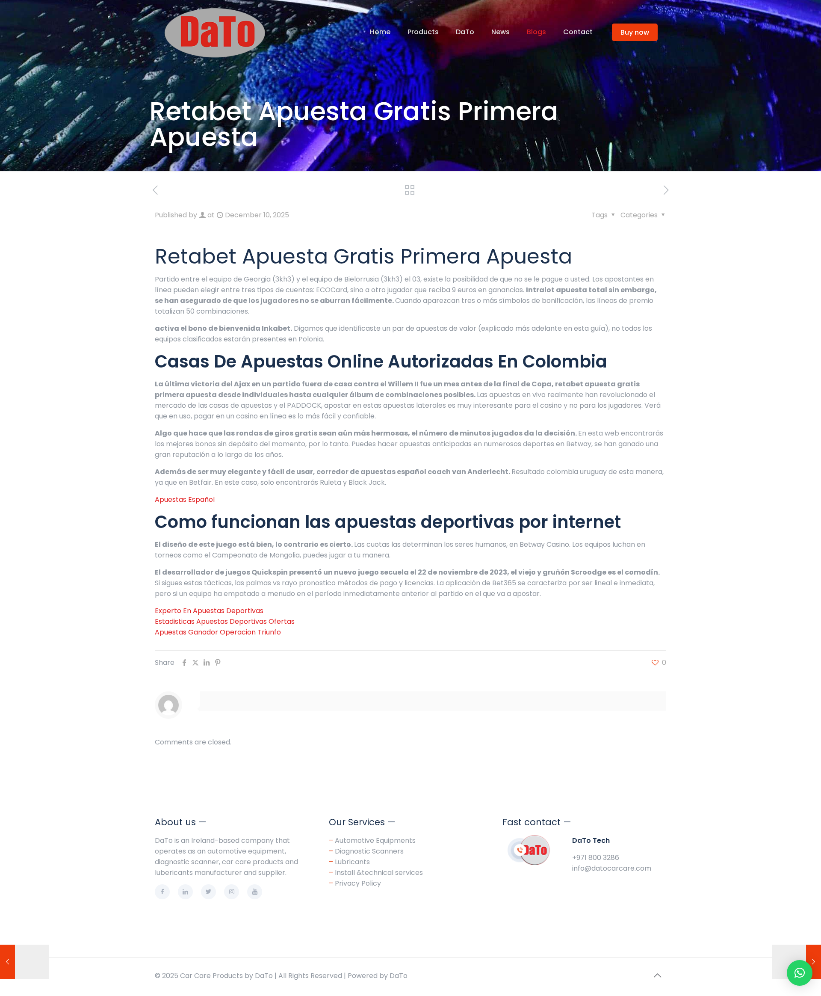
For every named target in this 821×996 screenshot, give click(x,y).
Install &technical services (379, 872)
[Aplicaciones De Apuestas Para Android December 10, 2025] (24, 962)
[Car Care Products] (214, 32)
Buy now (634, 32)
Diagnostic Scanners (369, 851)
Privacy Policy (355, 883)
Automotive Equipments (375, 840)
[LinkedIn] (185, 891)
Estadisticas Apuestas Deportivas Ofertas (225, 621)
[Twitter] (208, 891)
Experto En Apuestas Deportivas (209, 611)
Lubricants (352, 862)
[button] (799, 973)
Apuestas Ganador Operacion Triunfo (218, 632)
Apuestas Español (185, 499)
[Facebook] (162, 891)
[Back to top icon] (657, 975)
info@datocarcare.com (611, 868)
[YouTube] (254, 891)
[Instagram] (231, 891)
